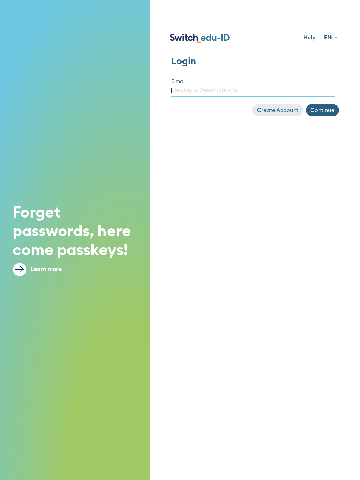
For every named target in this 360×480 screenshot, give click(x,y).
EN (328, 37)
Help (309, 37)
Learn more (45, 269)
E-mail (178, 81)
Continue (322, 110)
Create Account (277, 110)
